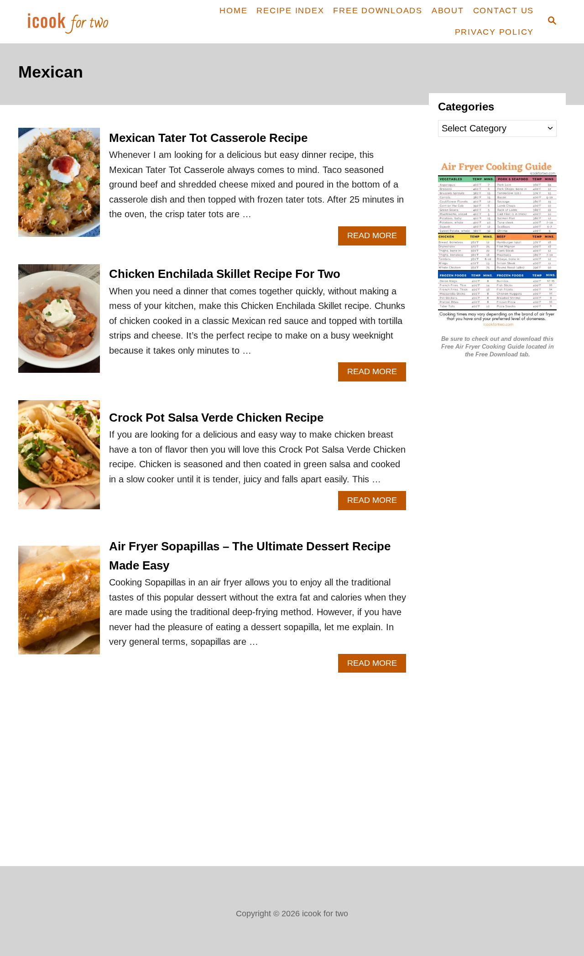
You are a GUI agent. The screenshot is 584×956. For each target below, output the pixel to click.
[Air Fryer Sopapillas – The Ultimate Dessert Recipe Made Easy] (59, 605)
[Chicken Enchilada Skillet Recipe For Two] (59, 323)
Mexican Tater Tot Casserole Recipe (208, 138)
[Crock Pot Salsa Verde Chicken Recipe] (59, 459)
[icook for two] (83, 21)
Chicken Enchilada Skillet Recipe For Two (224, 274)
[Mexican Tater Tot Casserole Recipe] (59, 187)
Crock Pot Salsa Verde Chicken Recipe (216, 417)
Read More (376, 238)
